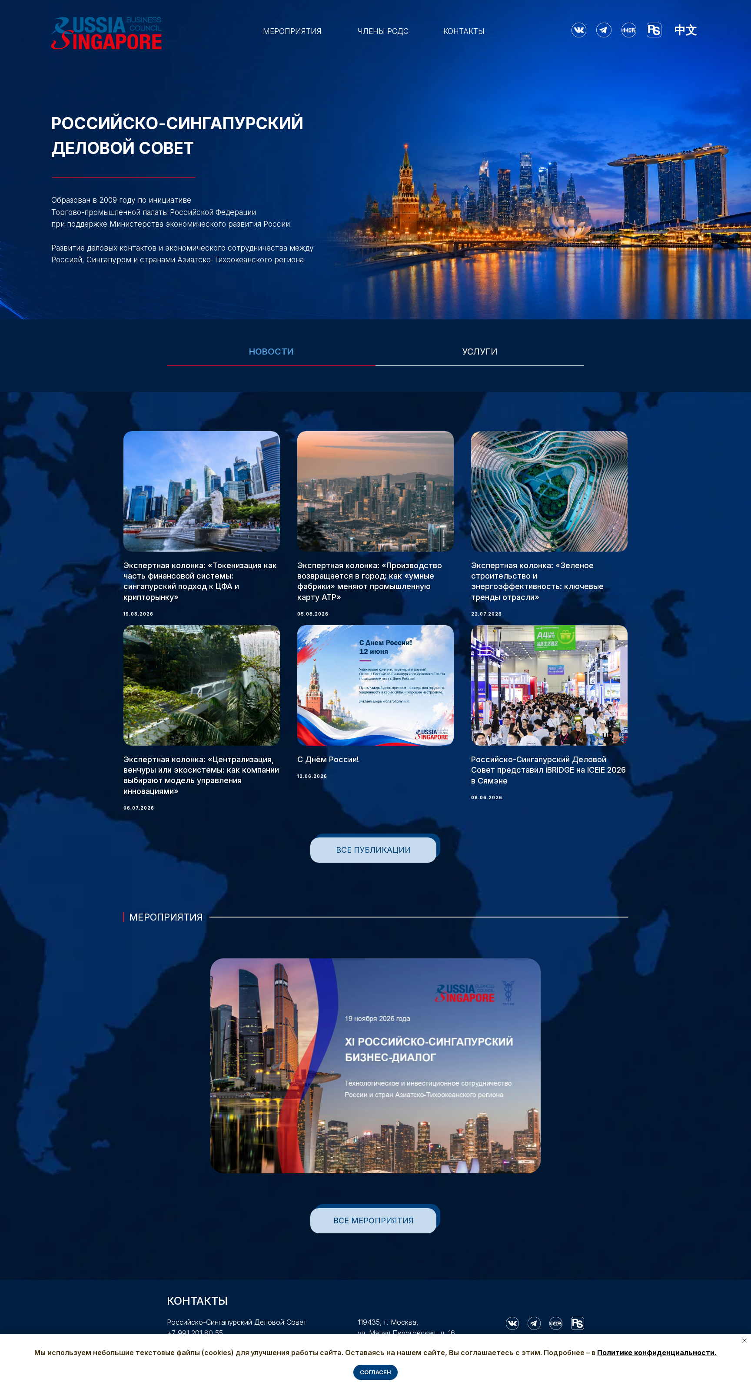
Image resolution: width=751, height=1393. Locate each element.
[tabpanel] (375, 609)
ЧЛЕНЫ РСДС (383, 31)
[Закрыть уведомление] (744, 1340)
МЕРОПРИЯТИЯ (292, 31)
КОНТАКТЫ (464, 31)
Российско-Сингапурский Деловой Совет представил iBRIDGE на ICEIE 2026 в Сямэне (548, 770)
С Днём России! (328, 759)
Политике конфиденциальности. (657, 1352)
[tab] (271, 355)
